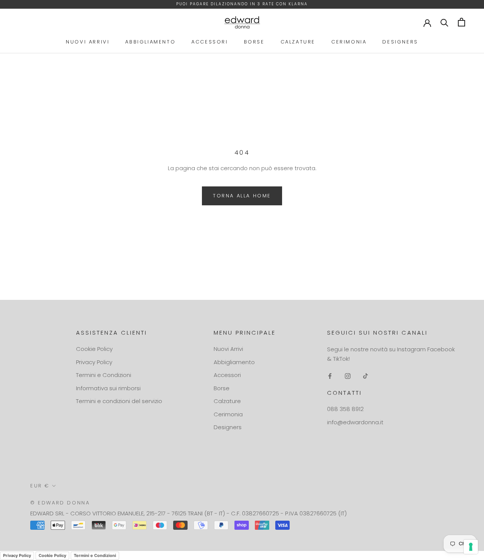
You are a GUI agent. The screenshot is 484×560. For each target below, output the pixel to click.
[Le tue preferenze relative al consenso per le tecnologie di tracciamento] (471, 547)
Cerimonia (348, 41)
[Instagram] (348, 376)
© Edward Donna (60, 502)
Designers (400, 41)
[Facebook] (330, 376)
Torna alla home (242, 195)
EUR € (40, 485)
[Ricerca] (444, 22)
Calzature (298, 41)
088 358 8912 (345, 409)
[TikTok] (365, 376)
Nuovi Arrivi (87, 41)
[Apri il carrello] (461, 22)
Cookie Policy (94, 349)
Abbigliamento (150, 41)
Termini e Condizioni (103, 375)
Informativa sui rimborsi (108, 388)
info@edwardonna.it (355, 422)
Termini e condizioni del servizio (119, 401)
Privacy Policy (94, 362)
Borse (254, 41)
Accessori (209, 41)
